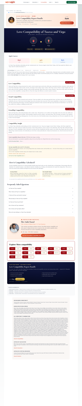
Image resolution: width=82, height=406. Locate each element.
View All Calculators (18, 348)
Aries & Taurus (21, 318)
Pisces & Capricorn (55, 335)
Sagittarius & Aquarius (61, 330)
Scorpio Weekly (17, 311)
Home (7, 10)
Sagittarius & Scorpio (33, 330)
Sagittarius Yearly (58, 311)
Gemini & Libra (38, 321)
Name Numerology (46, 344)
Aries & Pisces (27, 319)
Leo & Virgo (28, 324)
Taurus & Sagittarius (25, 320)
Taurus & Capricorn (23, 303)
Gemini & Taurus (60, 320)
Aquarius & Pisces (43, 334)
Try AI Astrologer (72, 2)
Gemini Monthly (20, 309)
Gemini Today (60, 308)
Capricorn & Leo (56, 331)
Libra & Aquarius (38, 327)
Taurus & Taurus (23, 302)
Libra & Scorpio (17, 327)
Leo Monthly (64, 309)
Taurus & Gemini (30, 302)
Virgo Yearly (36, 310)
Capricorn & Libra (17, 332)
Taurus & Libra (54, 302)
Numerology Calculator (38, 344)
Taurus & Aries (16, 302)
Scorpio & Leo (23, 328)
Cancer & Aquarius (44, 323)
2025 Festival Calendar (57, 353)
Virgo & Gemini (26, 325)
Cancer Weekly (38, 309)
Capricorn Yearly (34, 312)
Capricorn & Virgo (63, 331)
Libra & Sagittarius (23, 327)
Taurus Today (37, 308)
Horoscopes (26, 2)
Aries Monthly (26, 308)
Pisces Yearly (30, 313)
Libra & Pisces (44, 327)
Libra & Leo (56, 326)
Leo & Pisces (63, 324)
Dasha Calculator (34, 343)
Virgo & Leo (37, 325)
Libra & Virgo (60, 326)
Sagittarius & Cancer (53, 329)
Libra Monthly (51, 310)
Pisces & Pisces (17, 336)
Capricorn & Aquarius (52, 332)
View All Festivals (17, 356)
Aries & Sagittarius (61, 318)
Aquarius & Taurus (20, 333)
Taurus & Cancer (36, 302)
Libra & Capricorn (30, 327)
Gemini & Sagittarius (53, 321)
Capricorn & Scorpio (25, 332)
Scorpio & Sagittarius (50, 328)
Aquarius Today (41, 312)
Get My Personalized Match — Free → (16, 141)
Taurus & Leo (42, 302)
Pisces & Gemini (63, 334)
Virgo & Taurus (20, 325)
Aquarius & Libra (56, 333)
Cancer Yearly (50, 309)
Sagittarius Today (36, 311)
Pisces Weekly (19, 313)
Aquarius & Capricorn (27, 334)
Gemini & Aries (54, 320)
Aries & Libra (48, 318)
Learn (50, 2)
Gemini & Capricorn (61, 321)
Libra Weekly (46, 310)
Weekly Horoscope (24, 353)
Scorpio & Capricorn (59, 328)
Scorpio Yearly (29, 311)
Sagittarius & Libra (25, 330)
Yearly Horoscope (39, 353)
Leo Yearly (16, 310)
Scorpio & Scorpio (42, 328)
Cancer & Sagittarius (27, 323)
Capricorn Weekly (20, 312)
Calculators (34, 2)
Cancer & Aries (28, 322)
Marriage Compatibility (21, 344)
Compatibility (44, 2)
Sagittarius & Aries (28, 329)
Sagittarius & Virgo (17, 330)
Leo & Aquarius (57, 324)
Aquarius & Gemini (28, 333)
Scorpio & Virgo (30, 328)
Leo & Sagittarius (44, 324)
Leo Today (55, 309)
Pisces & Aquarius (62, 335)
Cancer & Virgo (61, 322)
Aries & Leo (39, 318)
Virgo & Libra (47, 325)
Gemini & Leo (26, 321)
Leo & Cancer (19, 324)
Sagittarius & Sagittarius (42, 330)
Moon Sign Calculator (57, 343)
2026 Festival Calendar (48, 353)
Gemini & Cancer (20, 321)
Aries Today (16, 308)
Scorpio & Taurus (56, 327)
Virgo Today (20, 310)
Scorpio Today (62, 310)
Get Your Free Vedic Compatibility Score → (17, 155)
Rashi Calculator (54, 344)
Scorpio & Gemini (63, 327)
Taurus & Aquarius (31, 303)
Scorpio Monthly (23, 311)
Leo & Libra (33, 324)
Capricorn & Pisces (60, 332)
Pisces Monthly (25, 313)
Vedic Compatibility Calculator (39, 179)
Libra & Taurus (38, 326)
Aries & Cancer (33, 318)
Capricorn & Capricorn (43, 332)
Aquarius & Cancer (36, 333)
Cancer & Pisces (51, 323)
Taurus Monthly (49, 308)
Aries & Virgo (43, 318)
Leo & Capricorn (51, 324)
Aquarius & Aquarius (36, 334)
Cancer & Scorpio (19, 323)
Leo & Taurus (61, 323)
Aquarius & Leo (43, 333)
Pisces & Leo (22, 335)
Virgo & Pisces (27, 326)
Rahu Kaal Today (21, 354)
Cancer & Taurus (34, 322)
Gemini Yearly (26, 309)
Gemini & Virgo (32, 321)
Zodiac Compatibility (27, 343)
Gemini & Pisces (22, 322)
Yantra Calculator (29, 344)
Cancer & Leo (55, 322)
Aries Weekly (21, 308)
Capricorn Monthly (27, 312)
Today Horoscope (17, 353)
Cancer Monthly (44, 309)
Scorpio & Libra (36, 328)
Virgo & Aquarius (21, 326)
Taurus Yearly (54, 308)
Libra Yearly (56, 310)
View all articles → (43, 70)
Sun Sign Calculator (49, 343)
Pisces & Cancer (17, 335)
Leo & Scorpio (38, 324)
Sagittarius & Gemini (44, 329)
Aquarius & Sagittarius (18, 334)
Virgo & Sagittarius (60, 325)
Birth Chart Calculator (18, 343)
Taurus (15, 10)
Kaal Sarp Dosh (42, 343)
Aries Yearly (31, 308)
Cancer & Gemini (41, 322)
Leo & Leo (24, 324)
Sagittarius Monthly (51, 311)
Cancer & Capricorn (36, 323)
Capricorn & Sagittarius (34, 332)
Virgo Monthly (31, 310)
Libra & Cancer (50, 326)
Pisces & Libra (34, 335)
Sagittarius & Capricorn (52, 330)
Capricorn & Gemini (41, 331)
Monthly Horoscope (32, 353)
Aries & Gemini (27, 318)
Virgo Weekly (25, 310)
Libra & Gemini (44, 326)
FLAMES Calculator (61, 344)
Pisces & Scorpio (40, 335)
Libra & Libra (65, 326)
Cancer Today (32, 309)
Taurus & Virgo (48, 302)
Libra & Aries (33, 326)
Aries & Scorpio (54, 318)
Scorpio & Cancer (17, 328)
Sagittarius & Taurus (36, 329)
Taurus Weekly (42, 308)
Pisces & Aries (50, 334)
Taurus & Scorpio (61, 302)
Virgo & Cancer (32, 325)
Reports (56, 2)
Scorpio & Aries (50, 327)
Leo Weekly (60, 309)
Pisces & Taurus (56, 334)
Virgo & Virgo (42, 325)
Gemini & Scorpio (45, 321)
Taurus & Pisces (38, 303)
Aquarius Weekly (48, 312)
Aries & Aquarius (21, 319)
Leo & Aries (57, 323)
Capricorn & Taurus (33, 331)
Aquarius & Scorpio (63, 333)
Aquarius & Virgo (49, 333)
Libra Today (41, 310)
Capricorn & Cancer (49, 331)
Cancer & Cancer (48, 322)
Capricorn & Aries (25, 331)
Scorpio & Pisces (21, 329)
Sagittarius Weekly (43, 311)
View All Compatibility (18, 338)
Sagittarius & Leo (60, 329)
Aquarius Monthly (55, 312)
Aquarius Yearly (62, 312)
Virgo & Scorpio (53, 325)
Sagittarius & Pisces (18, 331)
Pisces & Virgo (28, 335)
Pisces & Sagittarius (47, 335)
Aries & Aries (16, 318)
